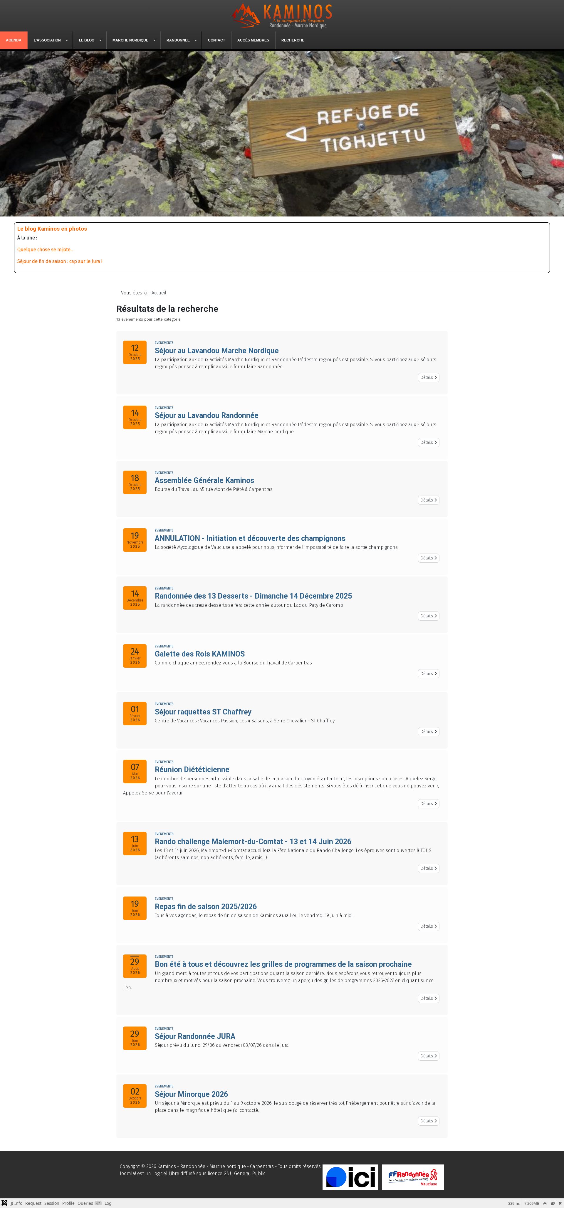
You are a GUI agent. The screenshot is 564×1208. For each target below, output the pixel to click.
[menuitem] (14, 40)
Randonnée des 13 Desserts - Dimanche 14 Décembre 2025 (253, 596)
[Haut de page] (553, 1197)
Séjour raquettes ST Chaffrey (203, 712)
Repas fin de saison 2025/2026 (206, 906)
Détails (427, 377)
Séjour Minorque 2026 (191, 1094)
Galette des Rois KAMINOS (200, 654)
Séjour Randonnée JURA (195, 1036)
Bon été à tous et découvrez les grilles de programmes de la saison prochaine (283, 964)
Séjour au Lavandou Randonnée (206, 415)
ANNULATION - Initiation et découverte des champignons (250, 538)
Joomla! (128, 1173)
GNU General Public (244, 1173)
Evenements (164, 343)
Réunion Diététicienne (192, 769)
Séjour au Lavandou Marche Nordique (217, 350)
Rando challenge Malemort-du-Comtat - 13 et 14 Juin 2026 (253, 841)
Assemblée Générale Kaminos (204, 480)
